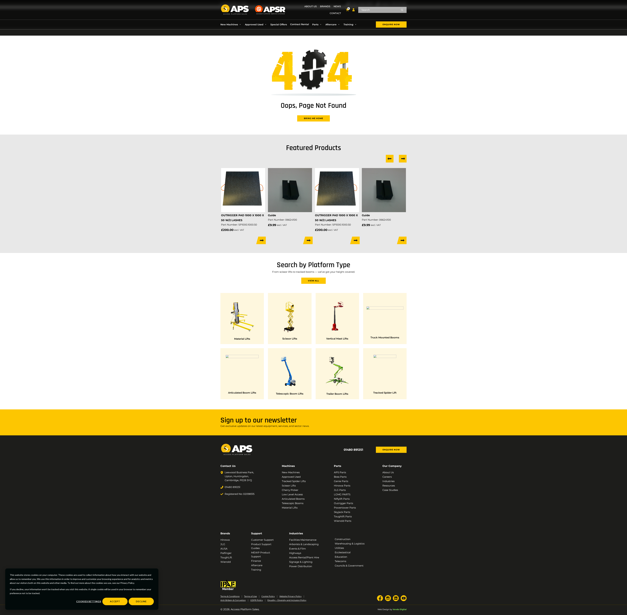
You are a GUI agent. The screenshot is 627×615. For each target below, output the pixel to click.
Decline (141, 601)
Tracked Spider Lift (384, 392)
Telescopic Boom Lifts (289, 393)
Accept (115, 601)
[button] (231, 24)
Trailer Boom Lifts (337, 393)
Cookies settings (88, 601)
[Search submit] (402, 10)
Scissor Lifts (289, 338)
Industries (296, 533)
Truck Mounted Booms (384, 337)
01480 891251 (353, 450)
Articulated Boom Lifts (242, 392)
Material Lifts (242, 338)
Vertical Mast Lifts (337, 338)
